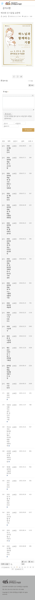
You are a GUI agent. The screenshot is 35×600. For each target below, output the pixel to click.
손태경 (5, 16)
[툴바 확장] (32, 95)
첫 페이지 (6, 567)
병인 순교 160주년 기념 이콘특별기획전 (9, 354)
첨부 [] (5, 80)
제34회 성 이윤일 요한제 (10, 13)
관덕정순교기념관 (13, 6)
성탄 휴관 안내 (8, 395)
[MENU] (2, 3)
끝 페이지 (18, 569)
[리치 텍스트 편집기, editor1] (18, 102)
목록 (32, 85)
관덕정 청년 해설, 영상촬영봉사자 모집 (9, 372)
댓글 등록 (29, 130)
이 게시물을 (30, 80)
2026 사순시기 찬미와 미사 (9, 317)
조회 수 (30, 141)
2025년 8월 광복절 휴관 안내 (9, 550)
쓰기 (25, 561)
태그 (32, 561)
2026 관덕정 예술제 (9, 305)
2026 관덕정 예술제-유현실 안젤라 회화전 (9, 211)
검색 (23, 564)
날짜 (22, 141)
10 (12, 569)
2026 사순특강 (9, 328)
